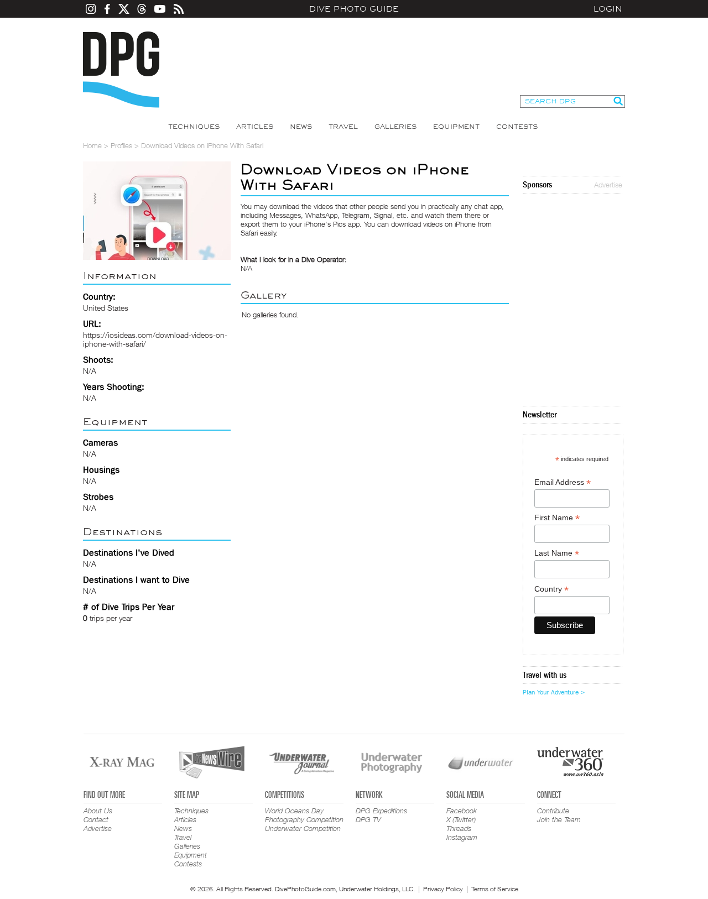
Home (92, 145)
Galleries (395, 126)
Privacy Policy (443, 889)
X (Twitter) (461, 819)
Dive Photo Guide (354, 8)
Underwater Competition (303, 828)
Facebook (461, 810)
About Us (98, 810)
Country (551, 589)
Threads (458, 828)
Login (608, 8)
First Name (557, 518)
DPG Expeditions (381, 810)
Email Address (562, 482)
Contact (96, 819)
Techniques (194, 126)
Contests (517, 126)
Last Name (556, 553)
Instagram (461, 837)
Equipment (456, 126)
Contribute (553, 810)
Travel (343, 126)
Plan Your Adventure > (554, 692)
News (301, 126)
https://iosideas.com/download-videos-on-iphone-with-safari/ (155, 339)
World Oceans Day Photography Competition (304, 815)
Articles (254, 126)
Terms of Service (494, 889)
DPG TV (368, 819)
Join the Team (559, 819)
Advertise (608, 184)
